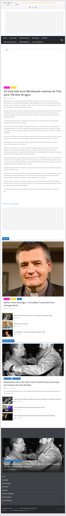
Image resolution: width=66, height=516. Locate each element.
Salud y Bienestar (37, 42)
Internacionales (24, 38)
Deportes (44, 38)
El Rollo (14, 388)
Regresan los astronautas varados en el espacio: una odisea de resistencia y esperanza (37, 399)
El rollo (13, 98)
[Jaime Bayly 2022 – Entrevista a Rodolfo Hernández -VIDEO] (7, 333)
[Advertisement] (34, 22)
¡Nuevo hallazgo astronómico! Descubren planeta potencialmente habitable (34, 415)
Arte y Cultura (7, 378)
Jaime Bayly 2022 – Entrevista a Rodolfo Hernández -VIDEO (29, 332)
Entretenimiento (24, 42)
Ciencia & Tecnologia (10, 42)
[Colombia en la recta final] (7, 325)
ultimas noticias (16, 378)
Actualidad (13, 38)
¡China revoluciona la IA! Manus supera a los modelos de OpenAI (38, 3)
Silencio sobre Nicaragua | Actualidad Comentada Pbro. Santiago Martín (29, 304)
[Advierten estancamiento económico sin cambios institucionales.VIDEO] (7, 316)
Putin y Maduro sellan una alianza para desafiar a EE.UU (29, 407)
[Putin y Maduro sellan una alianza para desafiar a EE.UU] (7, 408)
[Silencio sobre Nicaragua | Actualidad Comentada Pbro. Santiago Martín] (33, 268)
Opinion (19, 299)
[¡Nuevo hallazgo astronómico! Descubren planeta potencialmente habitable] (7, 416)
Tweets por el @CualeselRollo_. (10, 204)
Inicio (5, 38)
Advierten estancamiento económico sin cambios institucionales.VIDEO (33, 315)
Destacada (13, 87)
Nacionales (35, 38)
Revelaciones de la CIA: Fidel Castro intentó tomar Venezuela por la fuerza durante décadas (31, 383)
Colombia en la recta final (21, 324)
